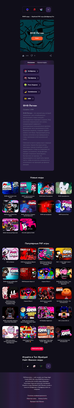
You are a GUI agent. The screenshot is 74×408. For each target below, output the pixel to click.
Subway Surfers (42, 398)
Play (37, 38)
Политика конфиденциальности (37, 395)
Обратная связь (31, 398)
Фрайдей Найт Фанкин (37, 401)
